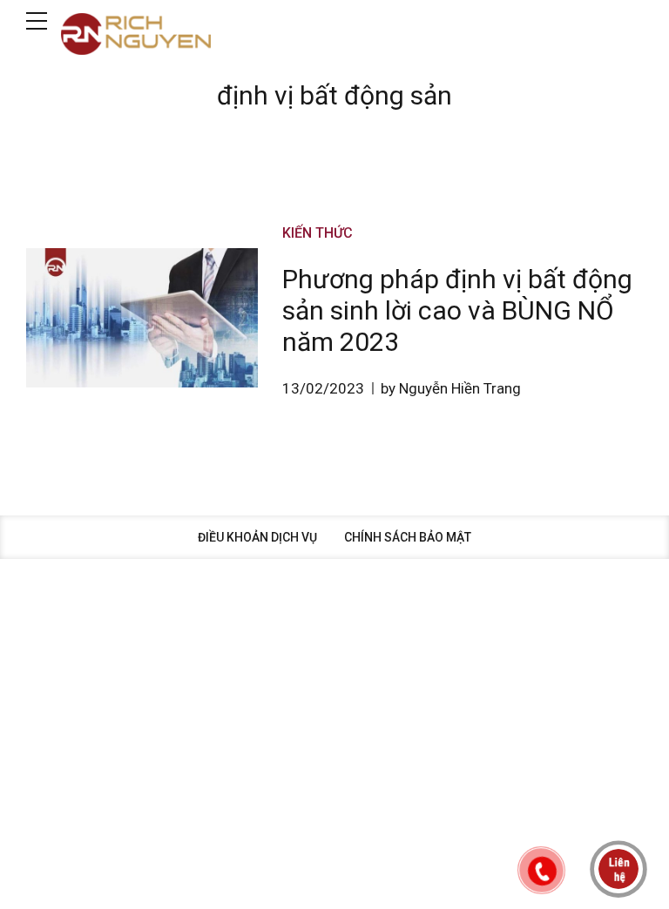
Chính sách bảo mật (407, 537)
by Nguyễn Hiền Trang (451, 388)
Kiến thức (317, 233)
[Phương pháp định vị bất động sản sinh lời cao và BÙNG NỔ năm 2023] (142, 317)
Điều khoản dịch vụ (257, 537)
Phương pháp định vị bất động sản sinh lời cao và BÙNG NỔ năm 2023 (457, 310)
